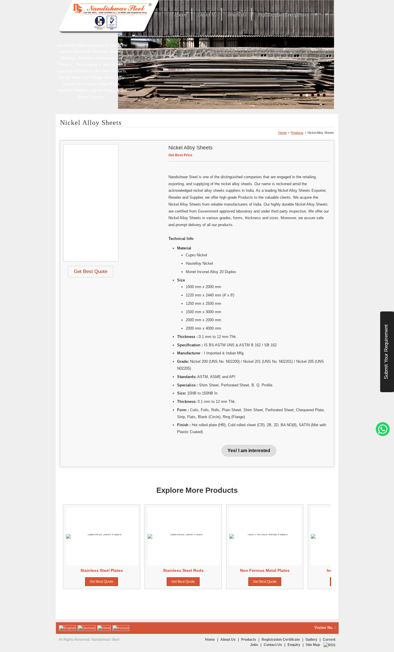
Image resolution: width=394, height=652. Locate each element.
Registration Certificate (281, 14)
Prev (70, 546)
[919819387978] (383, 435)
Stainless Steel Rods (183, 570)
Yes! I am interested (249, 450)
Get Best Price (180, 155)
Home (180, 14)
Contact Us (273, 645)
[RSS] (329, 645)
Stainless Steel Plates (101, 570)
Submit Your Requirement (386, 351)
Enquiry (294, 645)
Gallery (311, 640)
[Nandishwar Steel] (107, 17)
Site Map (313, 645)
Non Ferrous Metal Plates (265, 570)
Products (236, 14)
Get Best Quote (90, 271)
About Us (206, 14)
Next (323, 546)
